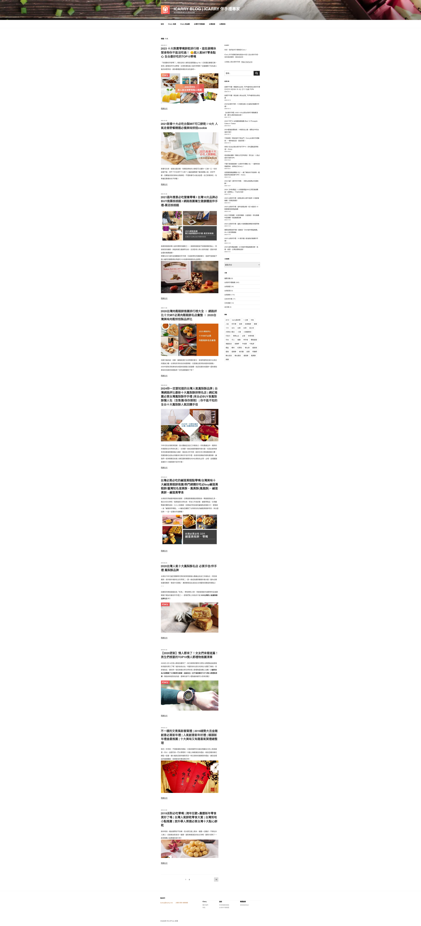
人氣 (227, 324)
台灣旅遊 (212, 24)
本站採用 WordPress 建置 (169, 921)
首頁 (162, 24)
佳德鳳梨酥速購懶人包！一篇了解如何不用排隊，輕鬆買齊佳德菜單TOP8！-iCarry (242, 173)
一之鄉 (245, 320)
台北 (233, 328)
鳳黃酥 (253, 355)
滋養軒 (237, 343)
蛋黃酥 (234, 351)
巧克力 (228, 336)
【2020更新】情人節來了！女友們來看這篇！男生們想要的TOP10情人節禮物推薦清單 (189, 655)
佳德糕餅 (248, 324)
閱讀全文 (164, 108)
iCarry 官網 (172, 24)
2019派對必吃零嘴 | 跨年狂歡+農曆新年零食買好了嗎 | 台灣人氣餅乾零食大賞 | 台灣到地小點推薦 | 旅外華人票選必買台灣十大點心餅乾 (189, 819)
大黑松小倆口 (230, 332)
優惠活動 (227, 278)
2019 (227, 320)
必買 (243, 336)
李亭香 (245, 340)
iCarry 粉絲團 (185, 24)
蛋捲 (227, 351)
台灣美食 (222, 24)
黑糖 (227, 359)
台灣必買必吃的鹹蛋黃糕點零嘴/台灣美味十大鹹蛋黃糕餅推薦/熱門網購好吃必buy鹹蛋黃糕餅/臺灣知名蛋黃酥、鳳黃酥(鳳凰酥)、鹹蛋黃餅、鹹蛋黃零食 (189, 486)
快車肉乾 (251, 336)
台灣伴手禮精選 (224, 907)
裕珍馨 (241, 351)
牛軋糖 (244, 343)
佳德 (240, 324)
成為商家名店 (244, 905)
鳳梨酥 (246, 355)
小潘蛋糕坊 (247, 332)
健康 (255, 324)
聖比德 (247, 347)
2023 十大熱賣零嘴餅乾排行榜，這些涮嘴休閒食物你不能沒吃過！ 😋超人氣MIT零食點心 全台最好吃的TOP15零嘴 (188, 52)
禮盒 (227, 347)
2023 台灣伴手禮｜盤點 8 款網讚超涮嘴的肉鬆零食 (241, 224)
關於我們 (205, 905)
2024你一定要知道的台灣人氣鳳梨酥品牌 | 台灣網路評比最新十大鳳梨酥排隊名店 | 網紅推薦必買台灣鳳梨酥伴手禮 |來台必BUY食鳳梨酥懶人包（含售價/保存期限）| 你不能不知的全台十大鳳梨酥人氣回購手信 (189, 396)
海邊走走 (229, 343)
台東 (239, 328)
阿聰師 (254, 351)
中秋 (252, 320)
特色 (203, 907)
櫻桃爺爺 (254, 340)
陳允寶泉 (238, 355)
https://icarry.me (246, 62)
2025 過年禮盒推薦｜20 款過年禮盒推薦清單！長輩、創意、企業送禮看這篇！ (241, 248)
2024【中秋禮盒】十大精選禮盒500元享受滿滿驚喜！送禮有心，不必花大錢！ (241, 190)
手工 (233, 340)
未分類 (226, 307)
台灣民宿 (227, 290)
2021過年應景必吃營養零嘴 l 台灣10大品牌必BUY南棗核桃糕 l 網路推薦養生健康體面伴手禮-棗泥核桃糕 (189, 201)
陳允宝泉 (229, 355)
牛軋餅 (252, 343)
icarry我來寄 (236, 320)
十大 (227, 328)
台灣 (244, 328)
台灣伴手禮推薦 (199, 24)
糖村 (233, 347)
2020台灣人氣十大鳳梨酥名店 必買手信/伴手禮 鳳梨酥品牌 (189, 568)
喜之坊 (251, 328)
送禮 (248, 351)
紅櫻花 (239, 347)
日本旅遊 (227, 303)
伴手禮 (234, 324)
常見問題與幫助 (224, 905)
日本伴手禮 (228, 299)
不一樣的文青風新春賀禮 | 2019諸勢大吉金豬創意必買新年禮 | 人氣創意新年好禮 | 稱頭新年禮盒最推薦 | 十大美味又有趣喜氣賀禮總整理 (189, 737)
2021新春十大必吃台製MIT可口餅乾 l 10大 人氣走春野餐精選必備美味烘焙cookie (189, 126)
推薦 (239, 340)
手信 (227, 340)
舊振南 (254, 347)
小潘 (239, 332)
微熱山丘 (236, 336)
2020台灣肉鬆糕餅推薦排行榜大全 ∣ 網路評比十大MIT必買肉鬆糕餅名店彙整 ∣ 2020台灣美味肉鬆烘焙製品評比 (189, 315)
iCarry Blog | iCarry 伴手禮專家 (207, 9)
